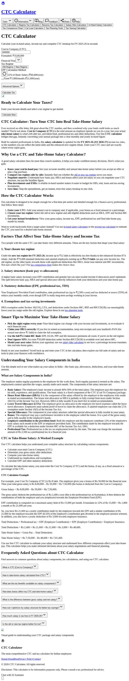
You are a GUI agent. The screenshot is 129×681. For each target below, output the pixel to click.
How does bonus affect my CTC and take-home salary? (28, 591)
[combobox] (18, 60)
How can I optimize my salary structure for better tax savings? (31, 608)
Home (4, 659)
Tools (5, 22)
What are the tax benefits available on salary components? (29, 583)
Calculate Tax (9, 92)
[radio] (4, 74)
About (10, 659)
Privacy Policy (26, 659)
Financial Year (8, 60)
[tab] (9, 25)
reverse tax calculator (105, 226)
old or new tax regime (85, 174)
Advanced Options (11, 86)
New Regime (21, 67)
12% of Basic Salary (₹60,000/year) (25, 74)
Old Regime (8, 67)
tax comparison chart (41, 265)
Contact (37, 659)
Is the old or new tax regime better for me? (22, 624)
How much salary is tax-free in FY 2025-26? (22, 616)
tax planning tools (74, 310)
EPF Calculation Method (13, 70)
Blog (16, 659)
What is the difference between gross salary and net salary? (30, 599)
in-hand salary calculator (76, 226)
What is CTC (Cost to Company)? (18, 567)
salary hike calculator (73, 342)
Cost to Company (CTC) (13, 49)
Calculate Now (9, 115)
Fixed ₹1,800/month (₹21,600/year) (21, 78)
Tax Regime (7, 64)
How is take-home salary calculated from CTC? (24, 575)
